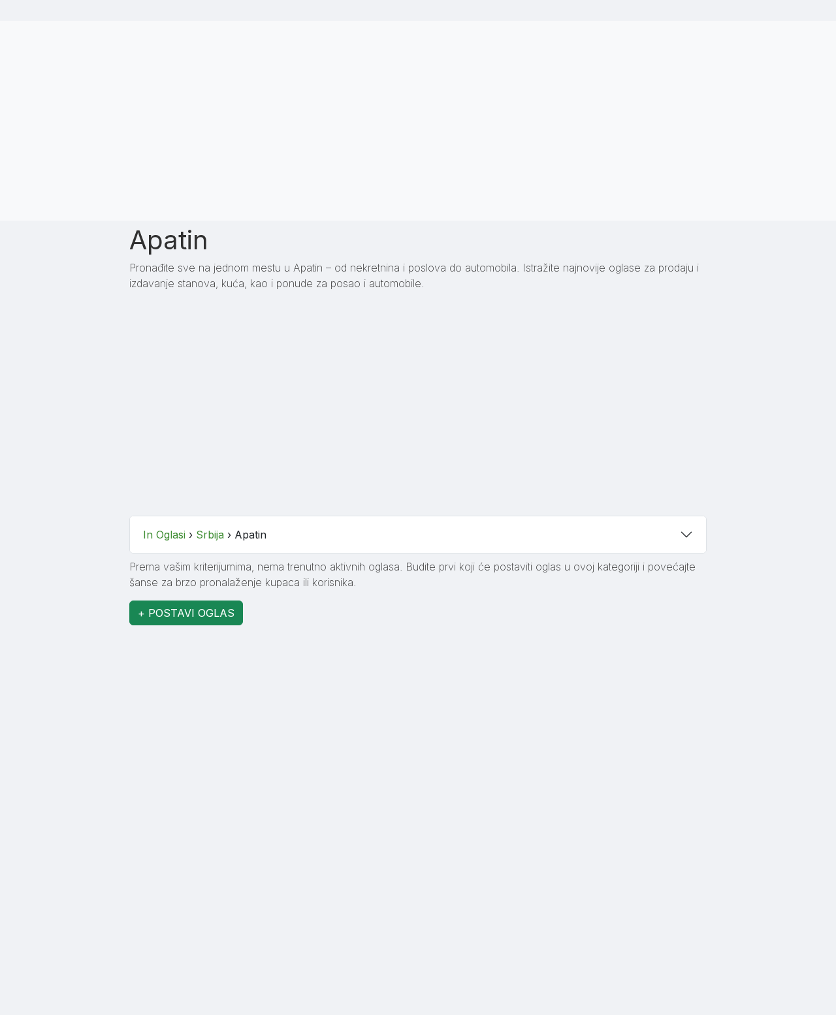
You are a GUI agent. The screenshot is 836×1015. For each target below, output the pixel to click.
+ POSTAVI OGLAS (186, 612)
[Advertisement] (418, 118)
